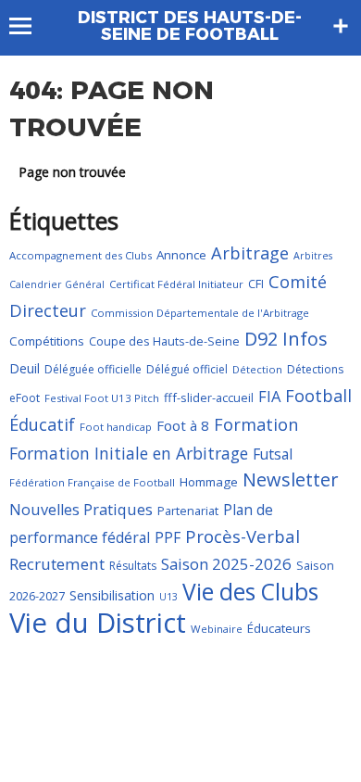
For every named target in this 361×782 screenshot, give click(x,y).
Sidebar (341, 26)
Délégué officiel (187, 369)
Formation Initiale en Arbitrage (128, 453)
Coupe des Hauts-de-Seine (164, 341)
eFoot (24, 398)
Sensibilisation (112, 595)
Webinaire (217, 629)
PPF (167, 537)
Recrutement (57, 563)
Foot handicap (116, 427)
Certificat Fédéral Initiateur (176, 284)
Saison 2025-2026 (226, 563)
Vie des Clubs (250, 591)
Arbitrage (250, 253)
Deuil (24, 368)
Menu (29, 26)
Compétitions (46, 341)
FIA (269, 396)
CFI (256, 283)
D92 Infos (286, 338)
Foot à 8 (182, 425)
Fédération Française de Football (92, 482)
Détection (257, 369)
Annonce (181, 254)
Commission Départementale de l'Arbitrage (200, 313)
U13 (168, 596)
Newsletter (291, 479)
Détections (315, 369)
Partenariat (187, 510)
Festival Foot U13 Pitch (101, 398)
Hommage (209, 481)
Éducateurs (279, 628)
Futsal (273, 454)
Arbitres (312, 255)
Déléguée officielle (93, 369)
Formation (256, 424)
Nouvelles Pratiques (81, 509)
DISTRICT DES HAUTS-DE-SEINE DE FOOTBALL (190, 25)
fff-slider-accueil (209, 397)
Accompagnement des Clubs (80, 255)
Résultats (132, 566)
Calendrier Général (57, 284)
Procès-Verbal (242, 536)
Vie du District (97, 622)
